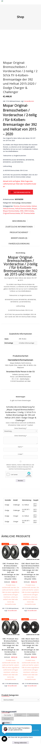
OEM (21, 211)
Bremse (16, 206)
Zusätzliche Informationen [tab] (19, 226)
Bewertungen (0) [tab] (19, 238)
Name (20, 447)
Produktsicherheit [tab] (19, 232)
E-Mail (20, 454)
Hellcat (34, 206)
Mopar (34, 208)
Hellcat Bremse (8, 208)
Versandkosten (29, 101)
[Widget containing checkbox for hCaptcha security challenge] (18, 474)
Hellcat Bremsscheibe (23, 208)
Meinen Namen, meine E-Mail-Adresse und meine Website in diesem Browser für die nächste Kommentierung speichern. (20, 467)
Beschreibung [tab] (19, 221)
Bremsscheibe (25, 206)
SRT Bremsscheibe (28, 213)
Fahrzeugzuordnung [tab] (19, 243)
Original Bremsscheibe (11, 213)
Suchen (7, 722)
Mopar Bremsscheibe (11, 211)
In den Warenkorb (10, 609)
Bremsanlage (16, 203)
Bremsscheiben (26, 203)
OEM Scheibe (29, 211)
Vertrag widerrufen (20, 743)
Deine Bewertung (20, 428)
